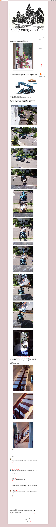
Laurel (12, 469)
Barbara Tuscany (14, 458)
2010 (40, 68)
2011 (40, 67)
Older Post (35, 513)
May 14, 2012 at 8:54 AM (17, 464)
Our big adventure (14, 38)
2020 (40, 50)
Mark (12, 490)
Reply (12, 462)
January (42, 66)
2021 (40, 49)
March (41, 65)
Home (23, 513)
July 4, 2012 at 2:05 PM (17, 478)
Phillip (41, 74)
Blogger (31, 521)
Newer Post (11, 513)
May (41, 62)
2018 (40, 51)
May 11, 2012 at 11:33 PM (19, 458)
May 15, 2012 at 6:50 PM (16, 469)
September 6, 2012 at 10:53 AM (17, 490)
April (41, 64)
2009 (40, 69)
